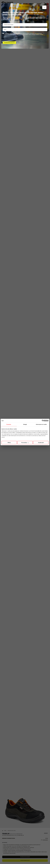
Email (5, 29)
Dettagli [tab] (25, 424)
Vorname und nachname (9, 24)
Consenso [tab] (8, 424)
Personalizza (24, 442)
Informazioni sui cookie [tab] (41, 424)
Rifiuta (9, 442)
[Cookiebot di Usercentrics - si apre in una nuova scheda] (43, 421)
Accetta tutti (41, 442)
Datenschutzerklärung (14, 33)
